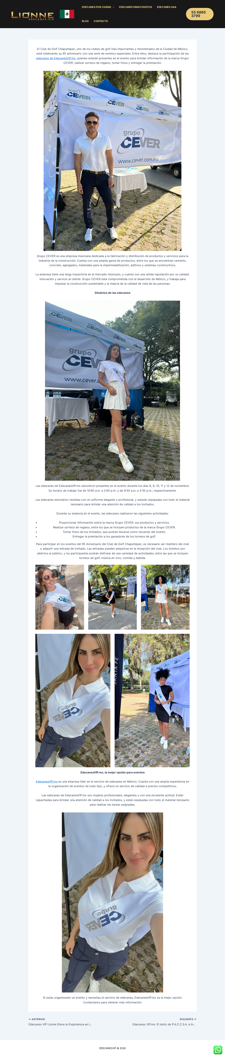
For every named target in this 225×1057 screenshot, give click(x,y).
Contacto (101, 21)
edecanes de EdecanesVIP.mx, (56, 58)
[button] (200, 14)
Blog (85, 21)
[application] (112, 7)
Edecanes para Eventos (135, 6)
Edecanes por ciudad (96, 6)
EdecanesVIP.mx (47, 781)
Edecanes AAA (166, 6)
